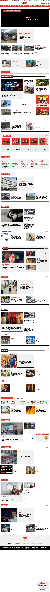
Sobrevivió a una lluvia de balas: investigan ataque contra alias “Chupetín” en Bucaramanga (28, 219)
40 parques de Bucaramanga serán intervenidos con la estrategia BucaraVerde (42, 89)
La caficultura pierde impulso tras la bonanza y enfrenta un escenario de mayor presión (16, 410)
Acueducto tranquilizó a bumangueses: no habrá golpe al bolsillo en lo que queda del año (5, 55)
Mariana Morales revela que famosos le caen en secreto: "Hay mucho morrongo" (41, 254)
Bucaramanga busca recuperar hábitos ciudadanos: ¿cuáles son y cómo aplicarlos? (26, 184)
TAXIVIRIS (14, 5)
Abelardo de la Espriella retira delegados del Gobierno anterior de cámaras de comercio (16, 388)
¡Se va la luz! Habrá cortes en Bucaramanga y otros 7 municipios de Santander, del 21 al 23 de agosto (22, 104)
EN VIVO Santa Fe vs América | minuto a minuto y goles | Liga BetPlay (16, 340)
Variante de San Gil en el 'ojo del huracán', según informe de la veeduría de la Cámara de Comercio (41, 197)
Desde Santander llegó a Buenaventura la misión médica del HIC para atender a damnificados (17, 197)
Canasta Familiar (2, 0)
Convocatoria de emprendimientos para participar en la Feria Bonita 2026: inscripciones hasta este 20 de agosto (25, 361)
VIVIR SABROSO (46, 5)
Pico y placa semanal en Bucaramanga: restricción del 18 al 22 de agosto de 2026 (26, 287)
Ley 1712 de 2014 (25, 548)
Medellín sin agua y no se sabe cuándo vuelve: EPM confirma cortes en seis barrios (44, 165)
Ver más (47, 76)
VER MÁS (8, 149)
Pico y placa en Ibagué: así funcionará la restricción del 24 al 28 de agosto (34, 165)
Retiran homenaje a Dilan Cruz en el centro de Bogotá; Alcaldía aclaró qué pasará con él (24, 165)
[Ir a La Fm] (3, 120)
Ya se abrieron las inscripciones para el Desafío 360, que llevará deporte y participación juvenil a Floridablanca (42, 55)
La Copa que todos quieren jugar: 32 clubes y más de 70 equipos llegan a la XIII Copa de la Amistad (29, 322)
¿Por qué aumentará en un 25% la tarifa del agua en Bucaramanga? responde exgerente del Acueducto (41, 374)
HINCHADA (19, 5)
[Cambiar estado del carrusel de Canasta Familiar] (6, 0)
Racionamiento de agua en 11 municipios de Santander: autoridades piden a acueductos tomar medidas (11, 499)
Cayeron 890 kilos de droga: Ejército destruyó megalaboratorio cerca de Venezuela (25, 36)
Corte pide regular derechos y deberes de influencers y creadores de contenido (41, 237)
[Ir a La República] (3, 381)
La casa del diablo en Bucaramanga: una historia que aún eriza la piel (41, 529)
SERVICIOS (35, 5)
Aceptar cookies (42, 589)
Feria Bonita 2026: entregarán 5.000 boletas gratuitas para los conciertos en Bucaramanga (16, 470)
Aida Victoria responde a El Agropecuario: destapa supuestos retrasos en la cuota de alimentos (13, 267)
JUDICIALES (9, 5)
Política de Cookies (43, 587)
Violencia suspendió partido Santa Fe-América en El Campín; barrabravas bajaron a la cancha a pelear (5, 166)
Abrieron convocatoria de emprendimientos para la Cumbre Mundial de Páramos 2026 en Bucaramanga (41, 48)
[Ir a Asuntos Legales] (6, 231)
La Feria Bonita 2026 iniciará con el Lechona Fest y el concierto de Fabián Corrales (17, 54)
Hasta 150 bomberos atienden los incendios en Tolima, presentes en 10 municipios (41, 410)
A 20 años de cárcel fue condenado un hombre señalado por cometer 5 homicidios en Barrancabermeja (11, 225)
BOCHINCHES (30, 5)
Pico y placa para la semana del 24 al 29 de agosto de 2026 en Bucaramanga (28, 54)
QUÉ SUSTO (40, 5)
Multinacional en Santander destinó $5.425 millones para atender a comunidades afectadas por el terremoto (29, 82)
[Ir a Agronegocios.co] (18, 398)
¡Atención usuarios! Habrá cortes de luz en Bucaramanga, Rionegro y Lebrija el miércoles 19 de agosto (28, 500)
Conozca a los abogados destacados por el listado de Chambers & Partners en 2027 (16, 237)
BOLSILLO (24, 5)
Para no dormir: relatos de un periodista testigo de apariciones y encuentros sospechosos (25, 516)
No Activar (9, 472)
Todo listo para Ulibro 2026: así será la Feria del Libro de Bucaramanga (25, 458)
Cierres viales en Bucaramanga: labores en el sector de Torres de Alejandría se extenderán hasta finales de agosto (41, 300)
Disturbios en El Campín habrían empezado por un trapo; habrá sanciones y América (15, 165)
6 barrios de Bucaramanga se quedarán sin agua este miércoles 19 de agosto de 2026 (29, 492)
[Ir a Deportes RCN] (5, 334)
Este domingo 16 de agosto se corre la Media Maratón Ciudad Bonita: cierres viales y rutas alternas (17, 300)
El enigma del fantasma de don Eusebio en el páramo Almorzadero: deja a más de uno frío (17, 528)
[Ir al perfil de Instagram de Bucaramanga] (27, 540)
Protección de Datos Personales (35, 547)
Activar (3, 472)
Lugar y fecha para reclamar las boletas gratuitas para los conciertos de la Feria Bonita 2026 (41, 64)
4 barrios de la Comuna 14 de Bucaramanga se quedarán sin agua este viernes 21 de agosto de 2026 (22, 113)
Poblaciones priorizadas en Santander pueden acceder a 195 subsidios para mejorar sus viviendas (16, 374)
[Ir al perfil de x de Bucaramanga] (24, 540)
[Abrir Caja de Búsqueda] (48, 3)
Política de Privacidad (20, 547)
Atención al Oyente (27, 547)
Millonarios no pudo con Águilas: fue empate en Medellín (40, 340)
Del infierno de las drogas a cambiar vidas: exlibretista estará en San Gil (29, 431)
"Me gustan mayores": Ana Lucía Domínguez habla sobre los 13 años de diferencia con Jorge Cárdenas (42, 261)
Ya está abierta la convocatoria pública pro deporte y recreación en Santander (28, 330)
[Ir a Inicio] (25, 3)
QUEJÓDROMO (3, 5)
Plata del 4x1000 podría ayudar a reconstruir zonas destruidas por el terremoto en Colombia (28, 97)
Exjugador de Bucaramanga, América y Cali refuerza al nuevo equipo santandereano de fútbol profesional (11, 328)
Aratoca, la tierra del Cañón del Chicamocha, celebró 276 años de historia (41, 470)
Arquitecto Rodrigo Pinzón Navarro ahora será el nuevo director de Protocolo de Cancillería (41, 388)
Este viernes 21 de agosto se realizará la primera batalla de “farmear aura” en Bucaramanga (11, 95)
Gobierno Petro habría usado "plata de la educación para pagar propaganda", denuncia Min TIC (16, 127)
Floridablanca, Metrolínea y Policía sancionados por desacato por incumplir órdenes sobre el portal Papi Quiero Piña (29, 226)
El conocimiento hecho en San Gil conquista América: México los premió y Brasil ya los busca (11, 439)
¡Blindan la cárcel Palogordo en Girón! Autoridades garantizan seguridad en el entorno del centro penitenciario (17, 64)
